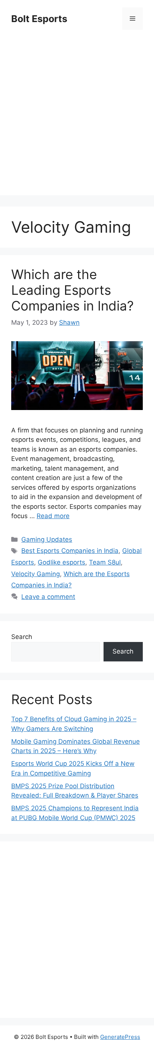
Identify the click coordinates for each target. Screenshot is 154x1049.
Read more (53, 516)
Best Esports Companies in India (69, 550)
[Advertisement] (77, 118)
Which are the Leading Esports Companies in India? (72, 290)
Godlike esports (61, 562)
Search (21, 636)
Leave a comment (48, 596)
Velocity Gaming (35, 574)
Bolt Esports (39, 18)
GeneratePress (120, 1036)
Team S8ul (105, 562)
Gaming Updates (46, 539)
